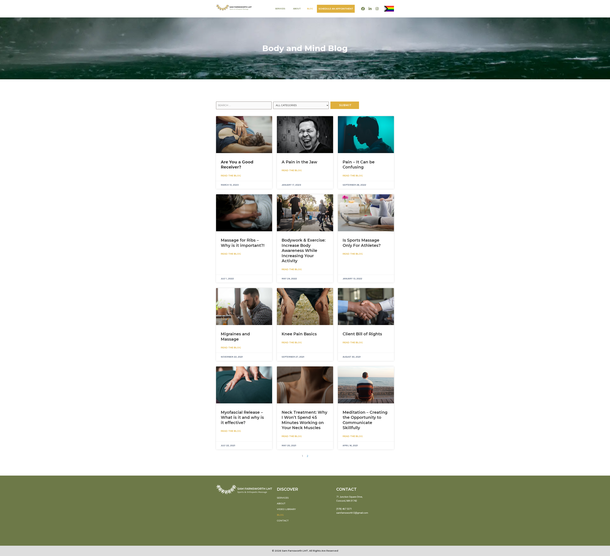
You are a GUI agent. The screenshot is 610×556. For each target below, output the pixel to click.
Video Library (286, 509)
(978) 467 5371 (344, 508)
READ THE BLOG (231, 175)
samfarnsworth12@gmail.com (352, 512)
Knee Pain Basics (299, 334)
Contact (283, 520)
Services (280, 8)
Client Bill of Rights (362, 334)
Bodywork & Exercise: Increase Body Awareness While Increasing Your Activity (303, 250)
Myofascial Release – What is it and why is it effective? (242, 417)
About (297, 8)
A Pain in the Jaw (299, 162)
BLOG (310, 8)
